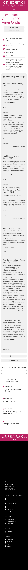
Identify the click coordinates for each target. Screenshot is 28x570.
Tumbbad (12, 68)
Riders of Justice (10, 66)
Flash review (9, 52)
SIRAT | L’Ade (9, 401)
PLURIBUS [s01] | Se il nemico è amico (12, 412)
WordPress (6, 112)
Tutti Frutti (18, 68)
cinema (16, 59)
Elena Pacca (9, 45)
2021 (12, 55)
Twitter (4, 107)
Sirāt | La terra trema (12, 424)
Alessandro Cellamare (17, 44)
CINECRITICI (14, 2)
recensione (20, 64)
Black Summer (10, 59)
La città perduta (15, 62)
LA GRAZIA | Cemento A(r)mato (12, 390)
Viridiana (8, 69)
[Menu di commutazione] (14, 9)
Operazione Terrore (11, 64)
